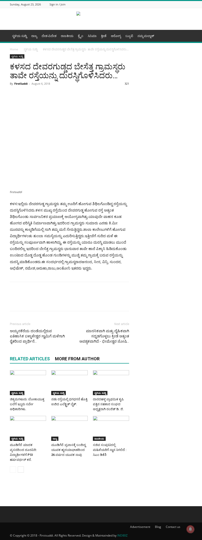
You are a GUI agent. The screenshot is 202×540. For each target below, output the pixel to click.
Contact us (173, 527)
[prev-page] (13, 469)
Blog (158, 527)
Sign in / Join (58, 4)
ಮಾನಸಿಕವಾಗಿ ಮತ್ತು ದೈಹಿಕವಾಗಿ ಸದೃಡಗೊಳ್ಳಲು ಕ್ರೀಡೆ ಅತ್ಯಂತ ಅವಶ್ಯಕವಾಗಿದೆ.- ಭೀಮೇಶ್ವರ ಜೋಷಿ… (104, 336)
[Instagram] (171, 4)
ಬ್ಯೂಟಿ (129, 36)
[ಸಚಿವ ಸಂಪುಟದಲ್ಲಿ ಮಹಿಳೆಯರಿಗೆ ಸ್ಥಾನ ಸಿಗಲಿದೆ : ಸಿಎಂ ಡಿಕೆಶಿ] (111, 428)
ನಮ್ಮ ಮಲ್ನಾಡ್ (145, 36)
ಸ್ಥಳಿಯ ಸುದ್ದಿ (19, 36)
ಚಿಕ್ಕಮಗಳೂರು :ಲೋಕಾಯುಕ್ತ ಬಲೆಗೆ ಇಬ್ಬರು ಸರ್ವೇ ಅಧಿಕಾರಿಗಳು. (27, 404)
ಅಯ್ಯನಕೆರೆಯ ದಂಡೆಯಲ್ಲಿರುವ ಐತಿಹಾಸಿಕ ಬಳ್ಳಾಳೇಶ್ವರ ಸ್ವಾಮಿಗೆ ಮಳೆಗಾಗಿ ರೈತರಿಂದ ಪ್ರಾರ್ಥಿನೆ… (37, 336)
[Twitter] (177, 4)
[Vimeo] (183, 4)
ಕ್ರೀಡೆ (103, 36)
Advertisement (140, 527)
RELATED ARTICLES (30, 358)
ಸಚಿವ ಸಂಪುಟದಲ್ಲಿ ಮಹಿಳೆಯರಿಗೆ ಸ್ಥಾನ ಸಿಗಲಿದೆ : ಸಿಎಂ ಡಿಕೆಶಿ (109, 450)
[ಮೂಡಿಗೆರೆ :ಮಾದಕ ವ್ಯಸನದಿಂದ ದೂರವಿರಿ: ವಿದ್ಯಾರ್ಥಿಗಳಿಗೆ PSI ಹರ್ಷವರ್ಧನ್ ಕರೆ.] (28, 428)
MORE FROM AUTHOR (77, 358)
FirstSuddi (21, 83)
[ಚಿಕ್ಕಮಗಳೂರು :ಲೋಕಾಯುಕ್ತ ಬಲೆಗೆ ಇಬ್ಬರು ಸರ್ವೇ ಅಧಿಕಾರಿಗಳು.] (28, 382)
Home (14, 49)
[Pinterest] (60, 95)
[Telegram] (49, 95)
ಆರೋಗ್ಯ (116, 36)
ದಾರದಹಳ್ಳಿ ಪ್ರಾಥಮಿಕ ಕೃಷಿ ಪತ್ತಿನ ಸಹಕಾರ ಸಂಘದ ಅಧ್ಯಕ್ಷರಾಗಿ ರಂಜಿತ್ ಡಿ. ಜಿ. (109, 404)
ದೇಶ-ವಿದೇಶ (49, 36)
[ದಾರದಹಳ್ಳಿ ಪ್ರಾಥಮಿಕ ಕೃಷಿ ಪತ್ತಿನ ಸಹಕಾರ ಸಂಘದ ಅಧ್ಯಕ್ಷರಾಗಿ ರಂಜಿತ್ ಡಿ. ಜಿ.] (111, 382)
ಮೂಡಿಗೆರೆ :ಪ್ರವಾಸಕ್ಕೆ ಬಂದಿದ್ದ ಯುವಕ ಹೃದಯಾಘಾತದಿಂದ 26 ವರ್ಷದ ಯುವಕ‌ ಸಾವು (68, 450)
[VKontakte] (189, 4)
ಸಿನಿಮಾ (92, 36)
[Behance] (158, 4)
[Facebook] (165, 4)
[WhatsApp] (37, 95)
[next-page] (21, 469)
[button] (186, 36)
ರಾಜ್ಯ (34, 36)
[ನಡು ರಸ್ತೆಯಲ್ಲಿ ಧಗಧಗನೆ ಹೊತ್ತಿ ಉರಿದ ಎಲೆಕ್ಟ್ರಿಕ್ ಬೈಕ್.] (69, 382)
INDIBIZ (122, 535)
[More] (72, 95)
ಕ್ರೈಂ (80, 36)
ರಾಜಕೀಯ (67, 36)
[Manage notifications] (190, 529)
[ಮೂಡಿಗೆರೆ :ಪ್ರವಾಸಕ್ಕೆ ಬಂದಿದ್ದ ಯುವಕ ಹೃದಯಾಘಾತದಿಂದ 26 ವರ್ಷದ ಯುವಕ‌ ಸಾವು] (69, 428)
